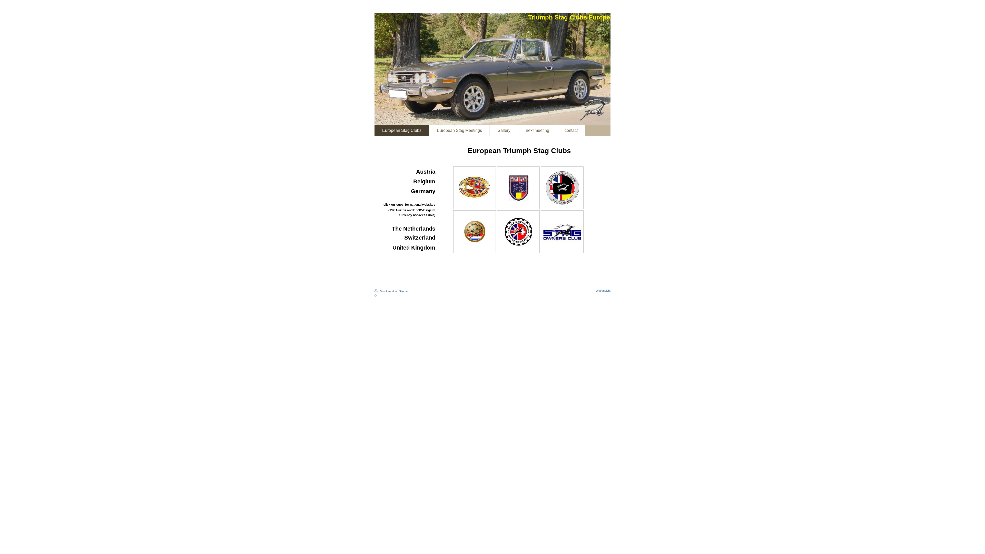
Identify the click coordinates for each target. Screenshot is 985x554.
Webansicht (603, 290)
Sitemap (404, 291)
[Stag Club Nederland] (475, 232)
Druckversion (388, 291)
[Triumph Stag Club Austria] (474, 187)
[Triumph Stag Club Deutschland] (562, 188)
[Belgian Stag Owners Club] (518, 188)
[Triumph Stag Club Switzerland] (518, 231)
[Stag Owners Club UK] (562, 231)
